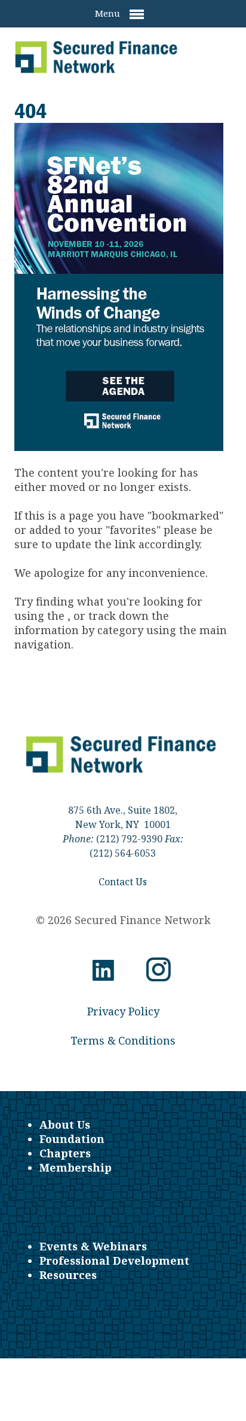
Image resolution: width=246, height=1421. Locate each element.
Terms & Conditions (123, 1040)
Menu (108, 13)
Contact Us (123, 881)
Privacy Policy (123, 1011)
